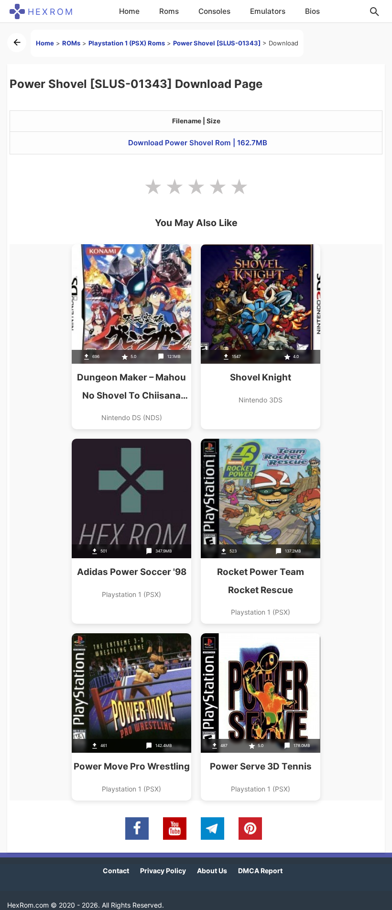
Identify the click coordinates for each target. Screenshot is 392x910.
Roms (169, 11)
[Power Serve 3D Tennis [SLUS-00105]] (260, 717)
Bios (312, 11)
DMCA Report (260, 871)
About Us (212, 871)
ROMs (71, 43)
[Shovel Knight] (260, 336)
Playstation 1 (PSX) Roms (126, 43)
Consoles (214, 11)
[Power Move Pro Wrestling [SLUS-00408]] (131, 717)
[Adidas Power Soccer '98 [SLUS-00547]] (131, 531)
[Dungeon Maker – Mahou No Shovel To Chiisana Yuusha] (131, 336)
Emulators (267, 11)
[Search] (374, 11)
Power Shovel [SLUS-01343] (217, 43)
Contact (116, 871)
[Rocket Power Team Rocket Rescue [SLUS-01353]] (260, 531)
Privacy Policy (163, 871)
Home (129, 11)
